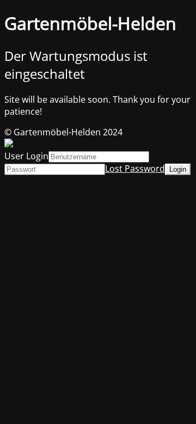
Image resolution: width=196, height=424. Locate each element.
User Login (26, 156)
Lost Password (135, 168)
